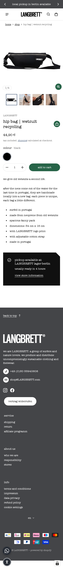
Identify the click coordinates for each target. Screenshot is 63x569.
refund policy (12, 502)
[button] (48, 14)
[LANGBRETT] (31, 14)
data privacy (12, 498)
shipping (22, 140)
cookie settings (13, 507)
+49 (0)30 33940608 (24, 371)
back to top (10, 315)
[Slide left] (5, 4)
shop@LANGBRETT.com (25, 379)
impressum (11, 493)
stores (8, 464)
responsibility (12, 460)
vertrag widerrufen (20, 401)
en (29, 518)
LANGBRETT (21, 550)
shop (17, 24)
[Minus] (7, 167)
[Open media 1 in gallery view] (11, 99)
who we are (11, 455)
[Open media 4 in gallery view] (51, 99)
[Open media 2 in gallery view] (24, 99)
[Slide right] (58, 4)
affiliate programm (15, 431)
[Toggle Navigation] (7, 14)
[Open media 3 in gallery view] (38, 99)
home (8, 24)
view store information (29, 275)
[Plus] (22, 167)
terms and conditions (17, 488)
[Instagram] (5, 390)
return (8, 426)
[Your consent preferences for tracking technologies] (57, 563)
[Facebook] (12, 390)
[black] (7, 157)
